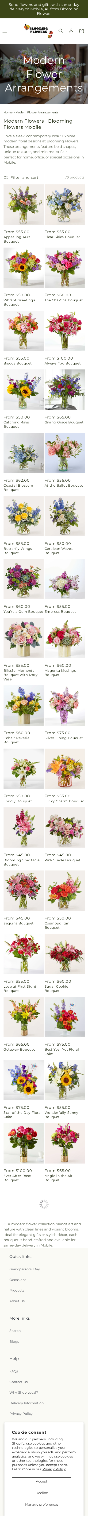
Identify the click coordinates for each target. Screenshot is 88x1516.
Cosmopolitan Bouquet (57, 925)
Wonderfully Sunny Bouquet (61, 1114)
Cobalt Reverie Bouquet (16, 740)
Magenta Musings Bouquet (60, 672)
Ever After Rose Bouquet (17, 1178)
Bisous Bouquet (18, 363)
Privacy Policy (54, 1469)
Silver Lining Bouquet (64, 738)
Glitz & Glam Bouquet (23, 1365)
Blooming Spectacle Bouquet (22, 862)
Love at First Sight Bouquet (20, 988)
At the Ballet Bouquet (64, 485)
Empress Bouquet (60, 611)
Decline (41, 1493)
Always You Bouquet (63, 363)
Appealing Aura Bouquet (17, 239)
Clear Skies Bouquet (62, 237)
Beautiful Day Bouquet (57, 1241)
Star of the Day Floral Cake (23, 1114)
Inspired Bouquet (60, 1302)
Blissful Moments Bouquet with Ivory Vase (21, 674)
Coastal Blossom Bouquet (18, 487)
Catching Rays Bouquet (16, 424)
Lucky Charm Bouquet (64, 801)
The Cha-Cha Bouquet (64, 300)
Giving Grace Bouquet (64, 422)
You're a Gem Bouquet (23, 611)
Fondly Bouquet (18, 801)
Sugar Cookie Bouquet (56, 988)
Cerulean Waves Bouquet (59, 551)
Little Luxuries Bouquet (16, 1241)
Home (8, 112)
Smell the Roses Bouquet (18, 1304)
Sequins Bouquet (19, 923)
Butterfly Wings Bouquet (18, 551)
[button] (61, 31)
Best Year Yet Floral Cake (62, 1051)
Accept (41, 1481)
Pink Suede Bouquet (63, 860)
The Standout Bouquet (56, 1367)
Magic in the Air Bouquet (59, 1178)
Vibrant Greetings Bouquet (19, 302)
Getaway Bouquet (19, 1049)
